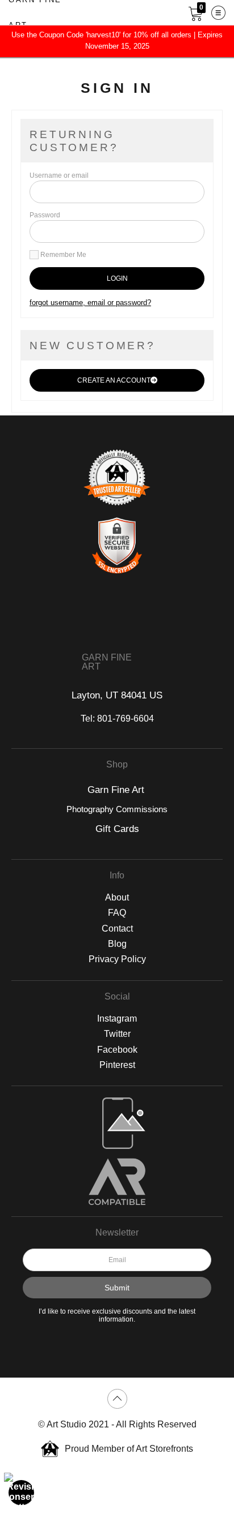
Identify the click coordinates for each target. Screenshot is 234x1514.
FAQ (117, 912)
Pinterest (117, 1065)
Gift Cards (117, 829)
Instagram (117, 1018)
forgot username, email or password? (90, 302)
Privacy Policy (117, 959)
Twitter (117, 1034)
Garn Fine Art (117, 789)
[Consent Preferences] (21, 1492)
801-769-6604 (125, 718)
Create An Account (114, 380)
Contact (117, 928)
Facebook (117, 1049)
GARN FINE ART (107, 662)
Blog (117, 944)
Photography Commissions (117, 809)
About (117, 897)
